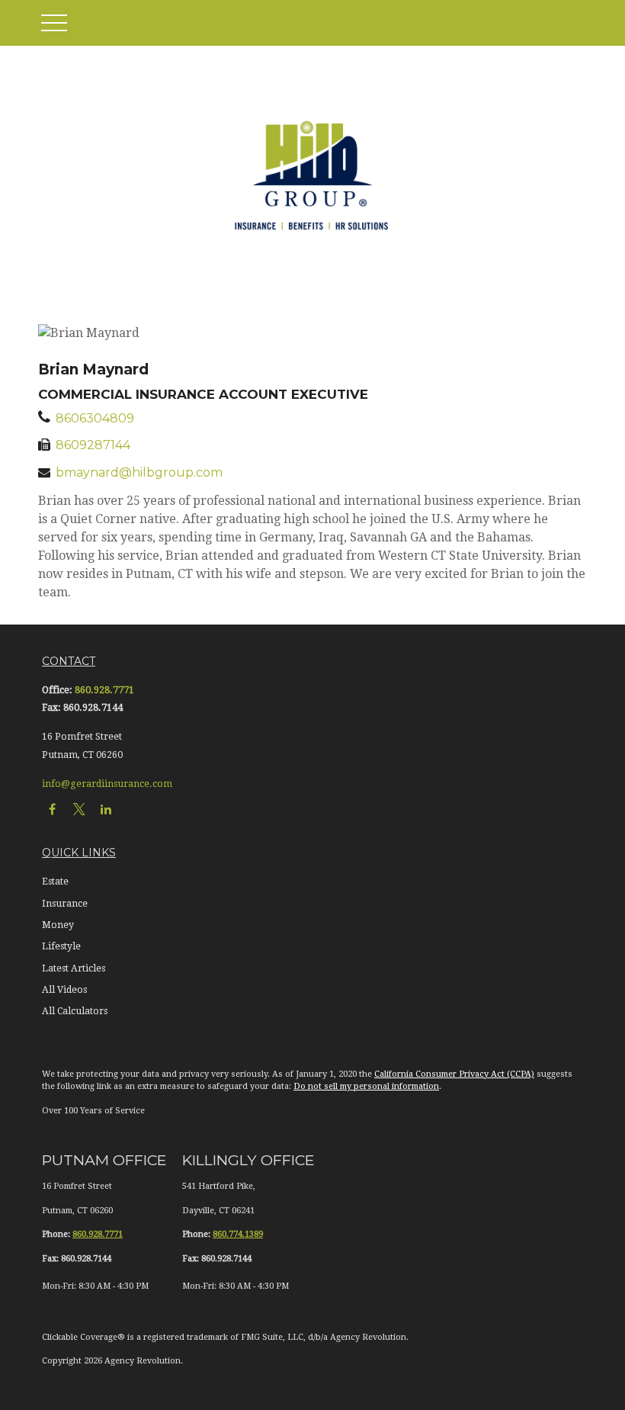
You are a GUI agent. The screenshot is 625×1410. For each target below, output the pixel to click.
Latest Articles (73, 968)
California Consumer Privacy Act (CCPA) (454, 1074)
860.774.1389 (238, 1234)
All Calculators (74, 1011)
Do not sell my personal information (366, 1086)
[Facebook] (52, 808)
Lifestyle (61, 946)
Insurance (65, 903)
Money (58, 925)
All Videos (64, 989)
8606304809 (95, 418)
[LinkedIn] (105, 808)
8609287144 (93, 445)
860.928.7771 (104, 690)
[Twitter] (79, 808)
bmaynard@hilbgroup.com (139, 472)
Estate (55, 881)
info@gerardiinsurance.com (107, 784)
